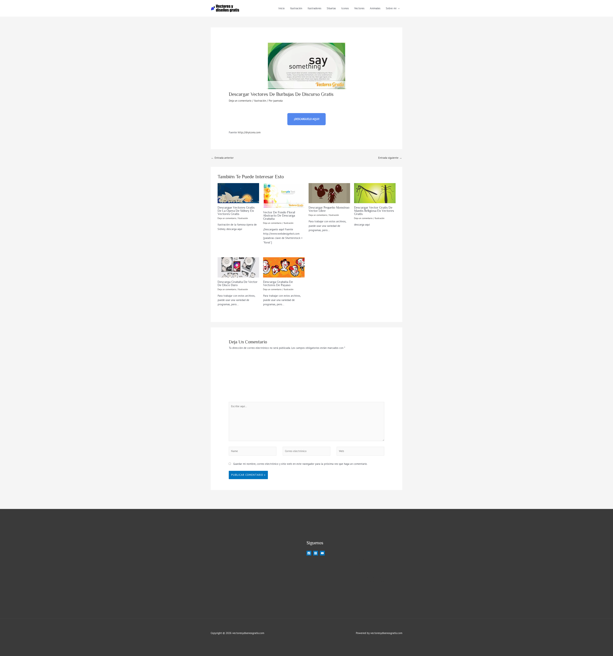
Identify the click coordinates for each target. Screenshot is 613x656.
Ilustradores (314, 8)
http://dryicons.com (249, 132)
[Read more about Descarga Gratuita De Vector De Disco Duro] (238, 267)
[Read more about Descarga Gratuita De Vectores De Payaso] (284, 267)
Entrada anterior (222, 157)
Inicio (281, 8)
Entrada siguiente (390, 157)
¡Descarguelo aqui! (306, 119)
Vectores (359, 8)
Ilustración (296, 8)
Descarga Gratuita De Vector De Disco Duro (237, 283)
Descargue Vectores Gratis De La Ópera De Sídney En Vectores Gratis (236, 211)
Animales (375, 8)
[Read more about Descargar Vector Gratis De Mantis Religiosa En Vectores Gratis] (375, 193)
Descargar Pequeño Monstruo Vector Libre (329, 209)
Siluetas (331, 8)
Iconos (345, 8)
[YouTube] (322, 553)
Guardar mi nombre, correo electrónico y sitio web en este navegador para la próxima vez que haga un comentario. (300, 464)
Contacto (367, 585)
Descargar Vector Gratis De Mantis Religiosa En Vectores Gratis (374, 211)
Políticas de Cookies (373, 577)
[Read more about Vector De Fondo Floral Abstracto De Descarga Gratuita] (284, 195)
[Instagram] (315, 553)
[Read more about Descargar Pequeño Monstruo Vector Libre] (329, 193)
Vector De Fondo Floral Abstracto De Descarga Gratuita (279, 215)
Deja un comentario (240, 100)
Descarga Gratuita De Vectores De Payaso (278, 283)
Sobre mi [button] (391, 8)
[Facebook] (308, 553)
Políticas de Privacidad (375, 581)
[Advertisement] (306, 378)
